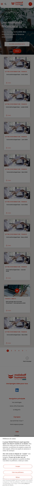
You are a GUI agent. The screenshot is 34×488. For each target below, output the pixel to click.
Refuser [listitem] (18, 477)
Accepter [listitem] (18, 466)
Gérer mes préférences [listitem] (17, 472)
